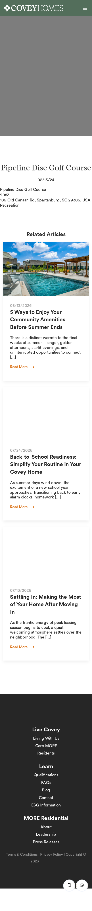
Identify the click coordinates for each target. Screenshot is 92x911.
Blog (46, 790)
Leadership (46, 834)
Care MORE (46, 745)
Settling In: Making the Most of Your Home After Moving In (45, 604)
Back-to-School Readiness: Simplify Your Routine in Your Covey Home (45, 464)
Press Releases (46, 842)
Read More (19, 367)
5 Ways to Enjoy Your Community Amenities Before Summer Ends (37, 319)
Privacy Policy (51, 854)
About (46, 826)
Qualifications (46, 775)
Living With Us (46, 738)
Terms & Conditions (22, 854)
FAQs (46, 782)
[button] (85, 8)
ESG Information (46, 805)
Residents (46, 753)
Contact (46, 797)
